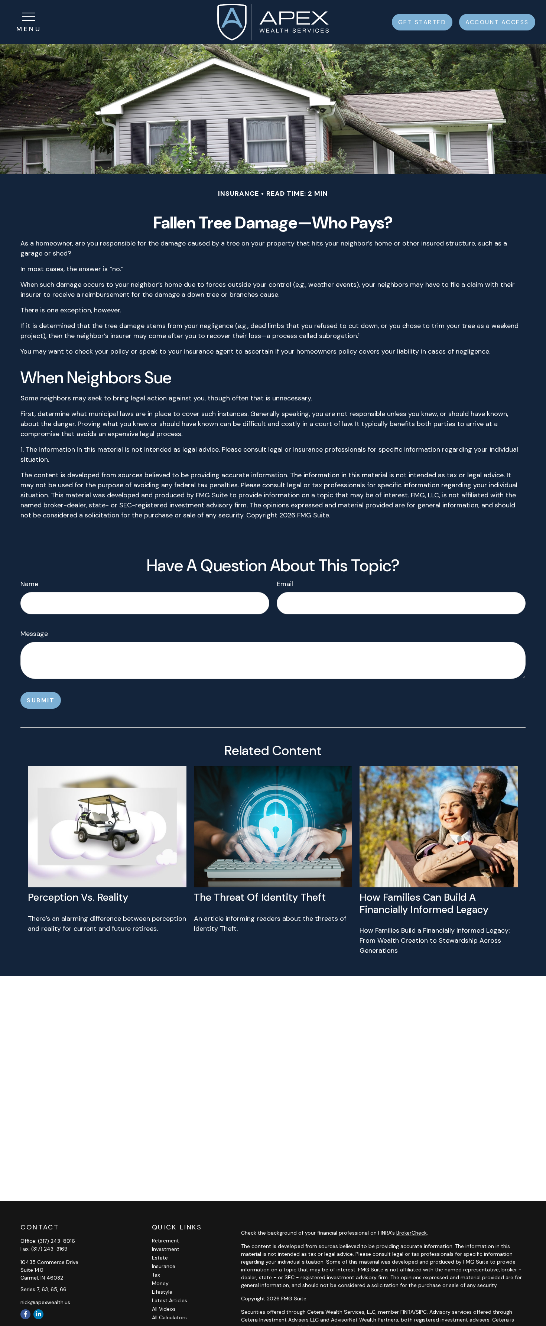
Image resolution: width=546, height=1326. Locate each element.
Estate (160, 1257)
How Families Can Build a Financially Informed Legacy (424, 903)
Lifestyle (162, 1291)
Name (29, 583)
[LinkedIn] (38, 1314)
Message (34, 633)
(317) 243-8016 (56, 1241)
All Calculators (169, 1317)
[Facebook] (25, 1314)
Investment (165, 1249)
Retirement (165, 1240)
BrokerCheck (411, 1232)
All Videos (164, 1309)
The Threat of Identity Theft (260, 897)
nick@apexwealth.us (45, 1302)
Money (160, 1283)
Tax (156, 1274)
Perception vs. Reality (78, 897)
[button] (422, 22)
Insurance (163, 1266)
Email (285, 583)
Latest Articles (169, 1300)
